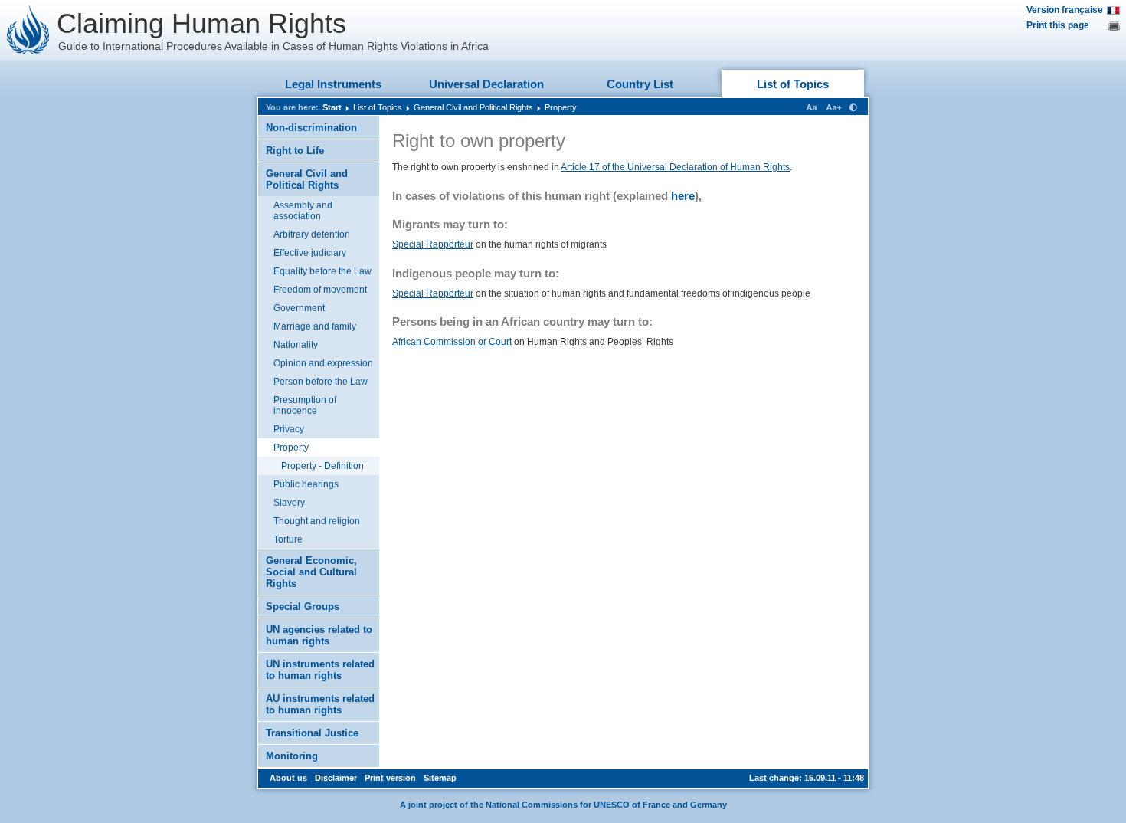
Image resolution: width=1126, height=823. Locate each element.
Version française (1064, 10)
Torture (288, 539)
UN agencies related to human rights (319, 635)
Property (561, 107)
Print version (390, 777)
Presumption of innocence (304, 405)
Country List (640, 83)
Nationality (295, 344)
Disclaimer (336, 777)
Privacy (288, 429)
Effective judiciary (309, 253)
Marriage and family (314, 326)
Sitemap (440, 777)
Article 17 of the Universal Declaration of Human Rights (675, 167)
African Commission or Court (452, 341)
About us (288, 777)
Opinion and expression (323, 363)
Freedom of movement (320, 289)
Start (332, 107)
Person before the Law (320, 381)
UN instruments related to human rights (320, 669)
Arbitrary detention (311, 234)
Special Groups (302, 606)
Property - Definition (322, 466)
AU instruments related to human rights (320, 704)
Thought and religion (316, 521)
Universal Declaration (486, 83)
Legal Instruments (333, 83)
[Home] (28, 30)
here (683, 195)
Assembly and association (302, 210)
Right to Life (295, 150)
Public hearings (306, 484)
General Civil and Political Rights (473, 107)
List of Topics (793, 83)
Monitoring (292, 756)
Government (299, 308)
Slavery (289, 502)
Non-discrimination (311, 127)
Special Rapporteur (432, 244)
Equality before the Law (322, 271)
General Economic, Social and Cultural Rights (311, 572)
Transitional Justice (312, 733)
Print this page (1057, 25)
